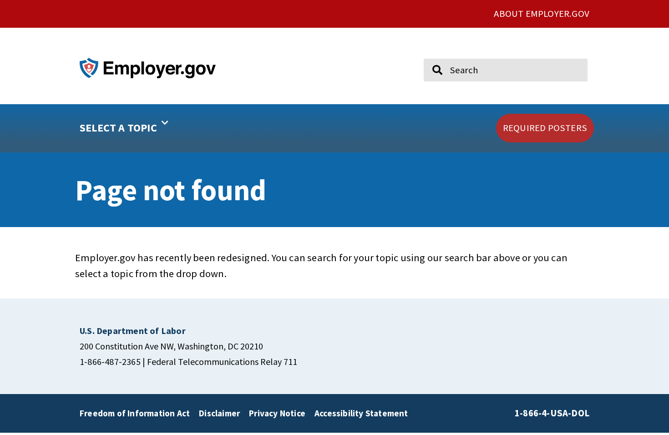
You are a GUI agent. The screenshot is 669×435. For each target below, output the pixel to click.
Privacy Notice (277, 413)
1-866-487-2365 (110, 361)
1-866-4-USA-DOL (552, 413)
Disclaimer (219, 413)
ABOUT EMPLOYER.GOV (541, 14)
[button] (153, 128)
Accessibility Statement (361, 413)
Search (431, 54)
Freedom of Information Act (135, 413)
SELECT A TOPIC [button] (118, 128)
